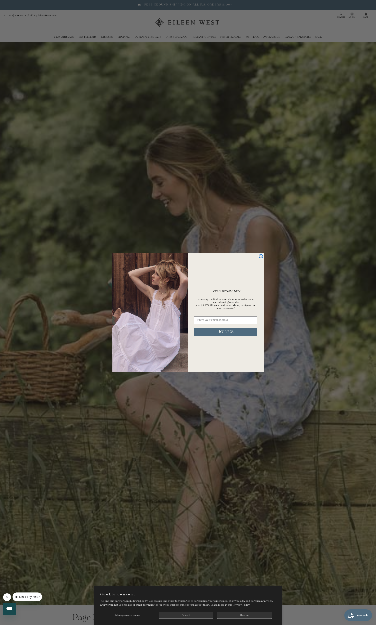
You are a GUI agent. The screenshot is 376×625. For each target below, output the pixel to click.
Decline (244, 615)
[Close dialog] (261, 256)
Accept (186, 615)
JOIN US (226, 332)
